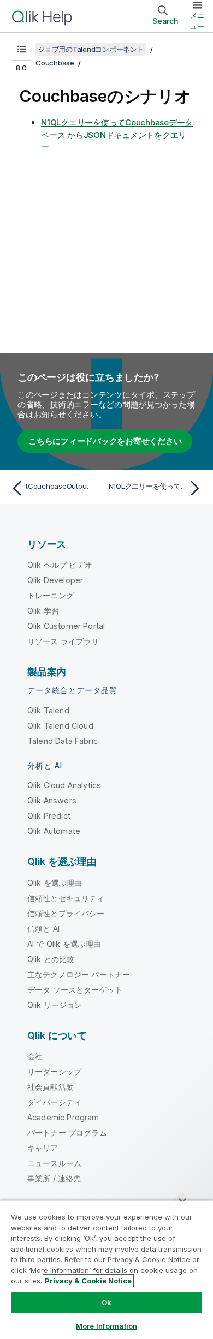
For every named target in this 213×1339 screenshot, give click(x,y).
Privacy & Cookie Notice (88, 1280)
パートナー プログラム (67, 1132)
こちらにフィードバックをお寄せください (104, 441)
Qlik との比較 (50, 959)
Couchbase (55, 62)
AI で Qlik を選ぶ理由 (64, 943)
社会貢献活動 (50, 1086)
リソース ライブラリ (63, 641)
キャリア (42, 1147)
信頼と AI (43, 928)
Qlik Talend (48, 710)
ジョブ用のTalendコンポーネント (91, 49)
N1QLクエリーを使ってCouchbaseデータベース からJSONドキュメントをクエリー (117, 134)
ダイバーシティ (54, 1102)
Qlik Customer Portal (66, 626)
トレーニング (50, 595)
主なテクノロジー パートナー (78, 974)
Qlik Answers (51, 800)
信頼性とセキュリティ (66, 898)
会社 (35, 1056)
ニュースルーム (54, 1163)
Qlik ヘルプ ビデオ (59, 564)
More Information (106, 1326)
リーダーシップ (54, 1071)
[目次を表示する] (22, 49)
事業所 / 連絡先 (54, 1178)
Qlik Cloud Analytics (64, 785)
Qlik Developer (55, 580)
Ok (106, 1302)
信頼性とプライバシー (66, 913)
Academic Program (63, 1117)
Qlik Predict (48, 815)
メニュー (197, 21)
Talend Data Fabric (62, 741)
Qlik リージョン (54, 1005)
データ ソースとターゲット (74, 989)
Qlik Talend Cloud (60, 725)
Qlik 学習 (43, 610)
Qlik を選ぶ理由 (54, 882)
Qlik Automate (53, 831)
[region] (106, 1269)
